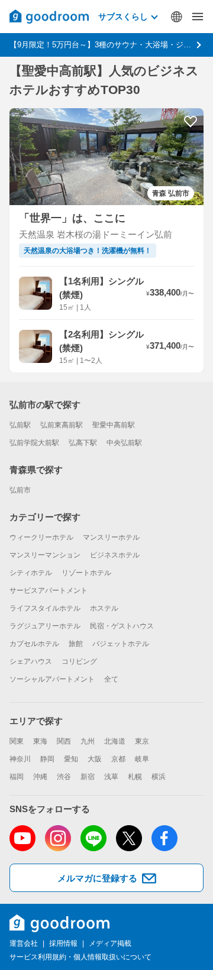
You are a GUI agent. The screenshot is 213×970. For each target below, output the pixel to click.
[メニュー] (197, 16)
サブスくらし (123, 16)
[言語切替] (176, 16)
